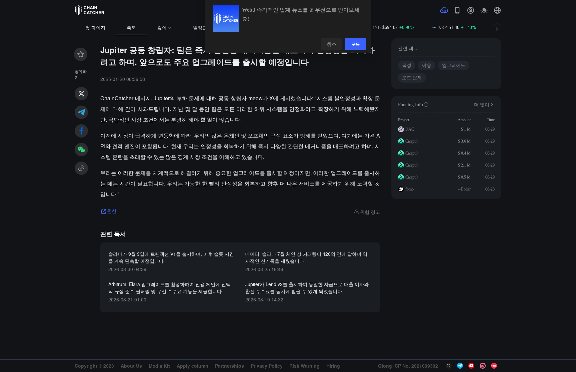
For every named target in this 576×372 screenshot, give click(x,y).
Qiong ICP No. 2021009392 (408, 365)
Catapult (411, 141)
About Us (131, 365)
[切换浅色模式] (484, 10)
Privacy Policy (267, 365)
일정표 (200, 27)
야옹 (426, 65)
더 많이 (481, 104)
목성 (406, 65)
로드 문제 (412, 77)
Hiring (333, 365)
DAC (409, 129)
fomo (409, 189)
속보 (131, 27)
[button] (497, 10)
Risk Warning (304, 365)
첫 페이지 (95, 27)
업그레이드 (453, 65)
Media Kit (159, 365)
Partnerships (229, 365)
